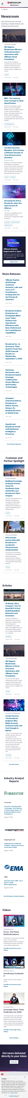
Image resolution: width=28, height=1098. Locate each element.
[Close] (24, 1077)
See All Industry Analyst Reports (14, 896)
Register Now (14, 261)
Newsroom (14, 5)
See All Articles (14, 764)
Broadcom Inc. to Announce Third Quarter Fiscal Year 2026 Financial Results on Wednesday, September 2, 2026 (13, 351)
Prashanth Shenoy (9, 160)
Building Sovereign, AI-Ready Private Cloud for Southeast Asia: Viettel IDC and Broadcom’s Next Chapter (13, 488)
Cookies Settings (13, 1096)
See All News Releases (14, 444)
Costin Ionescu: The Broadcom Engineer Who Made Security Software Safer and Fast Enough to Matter (13, 723)
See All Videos (14, 1038)
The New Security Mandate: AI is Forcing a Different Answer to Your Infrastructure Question (14, 153)
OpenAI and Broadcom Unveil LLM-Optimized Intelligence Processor (12, 429)
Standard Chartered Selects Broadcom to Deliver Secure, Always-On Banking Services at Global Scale (13, 405)
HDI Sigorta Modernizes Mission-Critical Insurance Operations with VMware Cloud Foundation (12, 668)
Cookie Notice (14, 1092)
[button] (14, 921)
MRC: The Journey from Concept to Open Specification (14, 100)
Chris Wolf (7, 210)
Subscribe (14, 1062)
